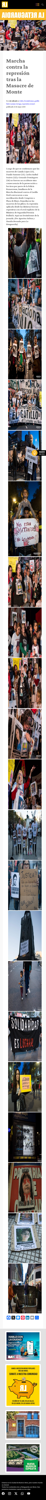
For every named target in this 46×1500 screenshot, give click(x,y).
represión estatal (28, 104)
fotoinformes (29, 101)
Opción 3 (39, 458)
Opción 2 (39, 457)
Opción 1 (39, 456)
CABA (21, 101)
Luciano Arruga (15, 104)
